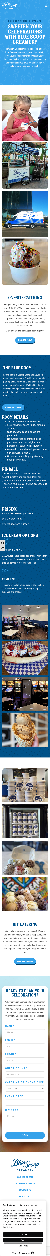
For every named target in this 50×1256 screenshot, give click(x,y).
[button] (46, 5)
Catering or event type (24, 1082)
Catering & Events (25, 1183)
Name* (9, 1026)
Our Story (25, 1196)
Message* (12, 1110)
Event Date (14, 1096)
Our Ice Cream (25, 1177)
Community (25, 1189)
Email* (10, 1040)
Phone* (11, 1054)
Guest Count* (16, 1068)
